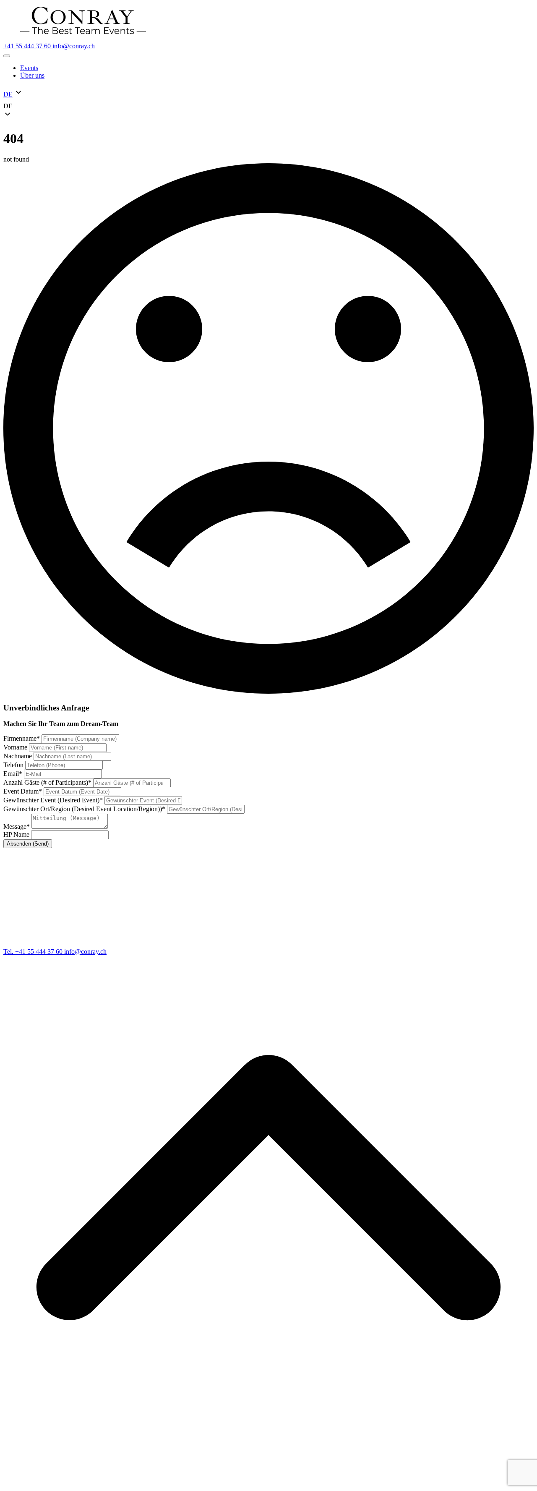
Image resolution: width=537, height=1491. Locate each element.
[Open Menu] (6, 56)
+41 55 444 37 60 (27, 46)
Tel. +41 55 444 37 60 (33, 951)
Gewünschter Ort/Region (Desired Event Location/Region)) (84, 808)
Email (12, 773)
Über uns (32, 75)
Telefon (14, 764)
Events (29, 67)
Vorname (16, 747)
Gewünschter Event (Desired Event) (53, 800)
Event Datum (22, 791)
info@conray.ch (73, 46)
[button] (268, 106)
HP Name (17, 834)
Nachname (18, 756)
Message (16, 826)
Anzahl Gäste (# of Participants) (47, 782)
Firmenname (21, 738)
